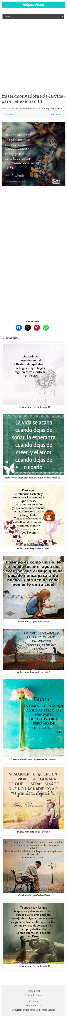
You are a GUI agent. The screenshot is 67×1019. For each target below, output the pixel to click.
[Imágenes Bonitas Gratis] (33, 6)
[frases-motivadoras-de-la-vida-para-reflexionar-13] (33, 154)
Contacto (33, 1001)
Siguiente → (57, 114)
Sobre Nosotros (34, 1005)
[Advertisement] (33, 54)
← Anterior (9, 114)
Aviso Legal (34, 990)
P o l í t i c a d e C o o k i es (33, 995)
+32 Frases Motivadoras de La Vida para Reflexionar (40, 108)
